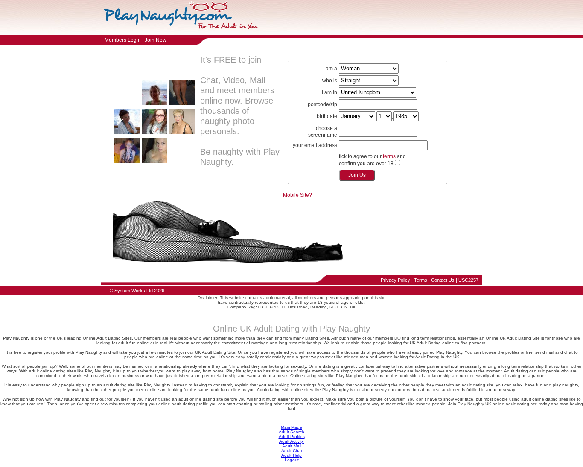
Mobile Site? (297, 195)
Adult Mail (291, 446)
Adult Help (291, 455)
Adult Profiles (292, 436)
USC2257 (468, 280)
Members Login (123, 40)
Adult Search (291, 432)
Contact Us (443, 280)
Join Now (155, 40)
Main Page (291, 427)
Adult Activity (291, 441)
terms (389, 156)
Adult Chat (291, 450)
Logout (292, 460)
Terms (420, 280)
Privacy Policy (395, 280)
